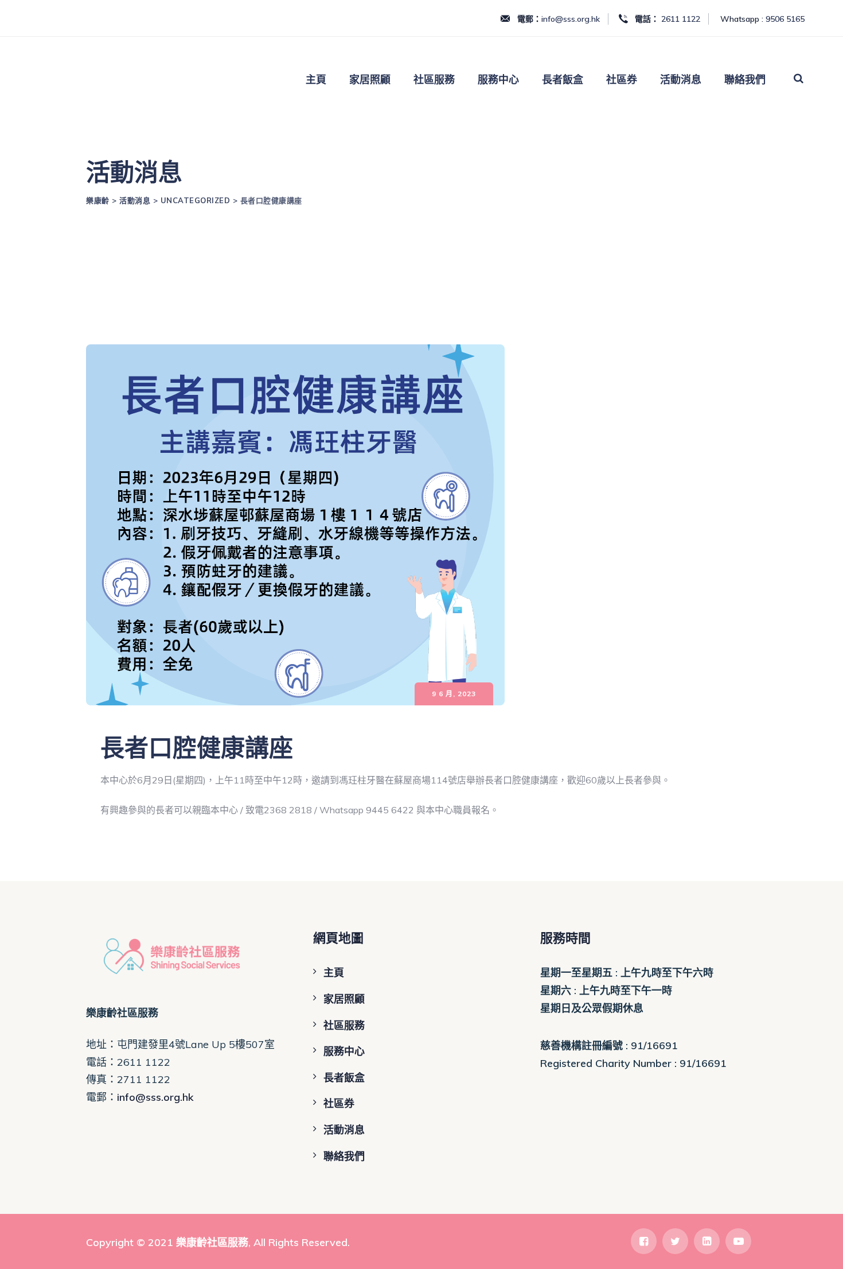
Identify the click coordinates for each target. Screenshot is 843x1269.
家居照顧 (370, 80)
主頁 (316, 80)
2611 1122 (680, 19)
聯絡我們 (745, 80)
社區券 (621, 80)
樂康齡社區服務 (212, 1242)
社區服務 (434, 80)
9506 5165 (785, 19)
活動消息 (680, 80)
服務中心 (498, 80)
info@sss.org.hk (570, 19)
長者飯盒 (562, 80)
